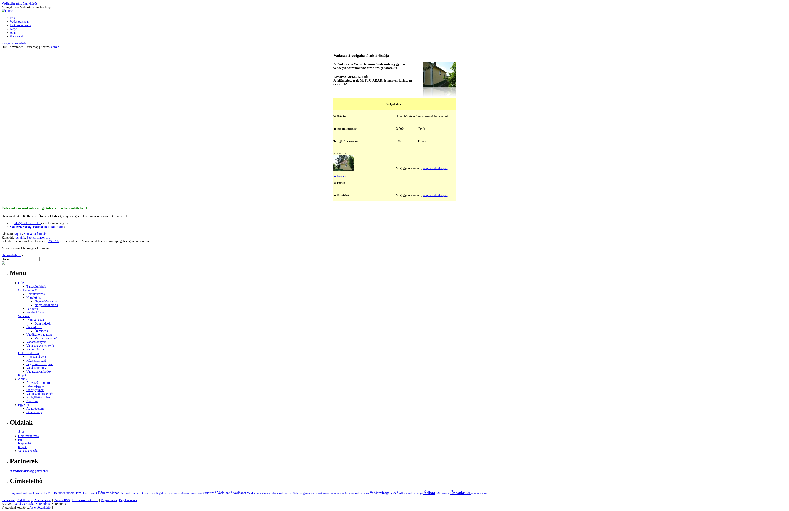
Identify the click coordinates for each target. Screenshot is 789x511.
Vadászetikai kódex (38, 371)
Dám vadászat (35, 320)
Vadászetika (285, 493)
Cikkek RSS (62, 500)
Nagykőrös (33, 297)
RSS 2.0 (53, 241)
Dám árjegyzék (36, 386)
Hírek (21, 283)
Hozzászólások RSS (85, 500)
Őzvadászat (445, 493)
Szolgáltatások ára (35, 233)
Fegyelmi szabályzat (39, 364)
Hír (146, 493)
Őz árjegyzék (35, 390)
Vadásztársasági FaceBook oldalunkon (37, 227)
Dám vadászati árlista (132, 493)
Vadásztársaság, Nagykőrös (19, 3)
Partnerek (32, 308)
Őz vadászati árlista (479, 493)
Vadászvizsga (35, 349)
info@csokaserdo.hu (27, 223)
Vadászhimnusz (36, 368)
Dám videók (43, 323)
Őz (438, 493)
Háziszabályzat (11, 255)
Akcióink (32, 401)
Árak (13, 32)
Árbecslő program (38, 382)
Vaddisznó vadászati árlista (262, 493)
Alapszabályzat (36, 356)
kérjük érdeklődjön (435, 168)
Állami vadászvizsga (411, 493)
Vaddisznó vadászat (39, 334)
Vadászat (24, 316)
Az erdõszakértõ (40, 507)
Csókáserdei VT (28, 290)
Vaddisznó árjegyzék (39, 393)
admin (55, 47)
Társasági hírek (36, 286)
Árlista (18, 233)
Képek (14, 29)
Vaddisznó (209, 493)
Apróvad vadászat (22, 493)
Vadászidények (36, 342)
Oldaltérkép (34, 412)
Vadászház (339, 175)
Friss (13, 18)
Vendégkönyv (35, 312)
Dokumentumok (20, 25)
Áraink (20, 237)
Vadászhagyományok (40, 345)
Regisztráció (109, 500)
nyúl (171, 493)
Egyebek (24, 405)
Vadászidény (336, 493)
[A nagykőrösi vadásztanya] (439, 96)
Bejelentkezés (128, 500)
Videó (394, 493)
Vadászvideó (362, 493)
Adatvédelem (35, 408)
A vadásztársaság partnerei (29, 471)
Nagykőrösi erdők (46, 305)
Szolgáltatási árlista (14, 43)
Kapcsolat (16, 36)
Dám (78, 493)
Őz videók (41, 331)
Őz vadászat (34, 327)
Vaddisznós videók (47, 338)
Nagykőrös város (46, 301)
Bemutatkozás (35, 294)
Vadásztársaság (19, 21)
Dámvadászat (89, 493)
